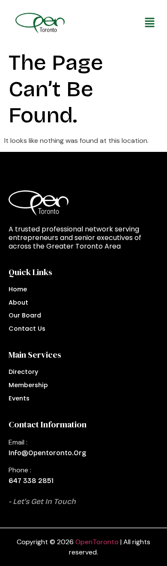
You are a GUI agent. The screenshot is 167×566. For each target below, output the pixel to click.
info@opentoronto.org (47, 453)
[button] (115, 23)
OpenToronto (97, 541)
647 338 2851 (31, 481)
